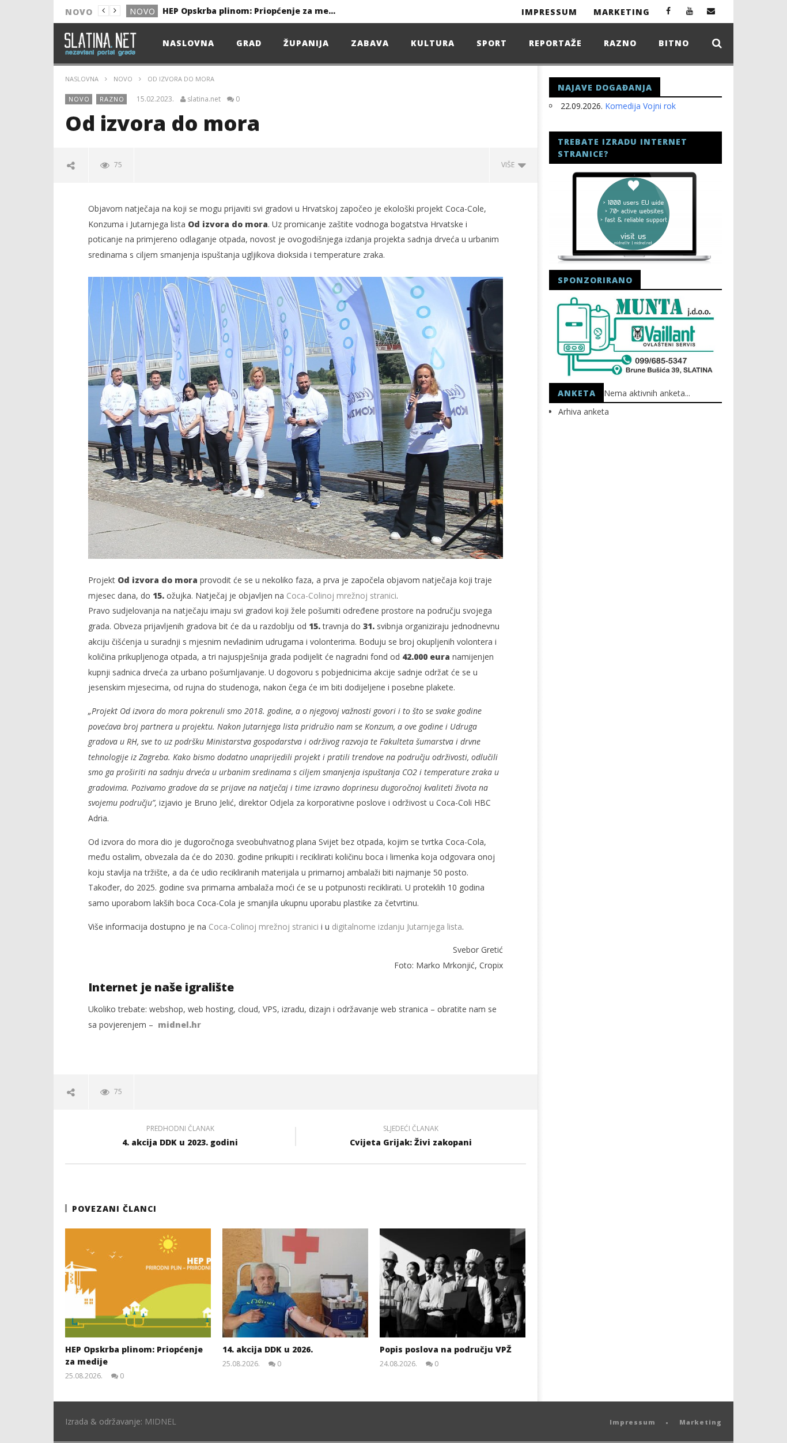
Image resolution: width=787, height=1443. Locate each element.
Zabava (370, 42)
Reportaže (555, 42)
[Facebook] (668, 10)
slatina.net (204, 99)
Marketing (621, 11)
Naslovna (188, 42)
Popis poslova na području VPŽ (446, 1349)
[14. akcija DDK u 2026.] (295, 1282)
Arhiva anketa (583, 411)
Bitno (674, 42)
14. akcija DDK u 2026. (206, 10)
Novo (123, 78)
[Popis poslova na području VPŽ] (452, 1282)
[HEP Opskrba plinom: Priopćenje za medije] (138, 1282)
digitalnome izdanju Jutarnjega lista (397, 926)
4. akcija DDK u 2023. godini (180, 1137)
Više (509, 165)
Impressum (549, 11)
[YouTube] (690, 10)
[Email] (711, 10)
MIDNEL (160, 1421)
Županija (306, 42)
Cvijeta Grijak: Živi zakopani (411, 1137)
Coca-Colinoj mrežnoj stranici (340, 595)
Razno (620, 42)
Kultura (433, 42)
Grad (142, 11)
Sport (491, 42)
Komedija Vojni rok (640, 105)
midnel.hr (179, 1024)
